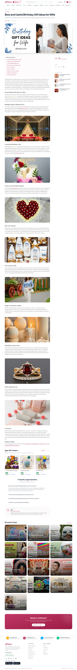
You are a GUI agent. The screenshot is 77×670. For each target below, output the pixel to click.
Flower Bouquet (14, 188)
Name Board (36, 5)
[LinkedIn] (16, 658)
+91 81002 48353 (8, 652)
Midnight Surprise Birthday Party (13, 61)
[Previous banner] (7, 128)
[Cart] (64, 2)
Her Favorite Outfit (11, 69)
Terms (68, 668)
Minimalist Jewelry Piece (12, 72)
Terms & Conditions (31, 645)
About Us (45, 645)
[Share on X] (61, 67)
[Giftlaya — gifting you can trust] (8, 2)
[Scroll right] (49, 451)
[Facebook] (9, 658)
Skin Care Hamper (11, 67)
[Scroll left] (47, 451)
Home (6, 9)
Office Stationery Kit (11, 74)
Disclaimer (30, 649)
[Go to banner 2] (28, 221)
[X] (13, 658)
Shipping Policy (31, 651)
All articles (69, 522)
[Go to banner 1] (27, 221)
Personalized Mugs (35, 443)
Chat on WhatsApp (10, 655)
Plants (46, 5)
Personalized (57, 5)
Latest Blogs (45, 647)
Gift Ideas (13, 9)
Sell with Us (67, 5)
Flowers (8, 5)
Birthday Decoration (23, 108)
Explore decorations (37, 624)
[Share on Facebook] (64, 67)
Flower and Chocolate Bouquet (13, 65)
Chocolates (42, 443)
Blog (63, 5)
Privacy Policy (30, 647)
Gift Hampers (28, 443)
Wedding (41, 5)
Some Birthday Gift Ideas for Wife (14, 59)
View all (42, 450)
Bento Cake (18, 153)
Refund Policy (30, 655)
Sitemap (44, 651)
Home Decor (51, 5)
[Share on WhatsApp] (58, 67)
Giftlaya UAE (45, 653)
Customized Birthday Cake (13, 63)
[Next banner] (48, 128)
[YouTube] (11, 658)
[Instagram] (6, 658)
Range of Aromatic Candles (13, 70)
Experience (29, 5)
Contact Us (45, 649)
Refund (72, 668)
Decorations (18, 5)
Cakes (13, 5)
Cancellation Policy (31, 653)
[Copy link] (56, 67)
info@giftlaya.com (8, 654)
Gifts (24, 5)
